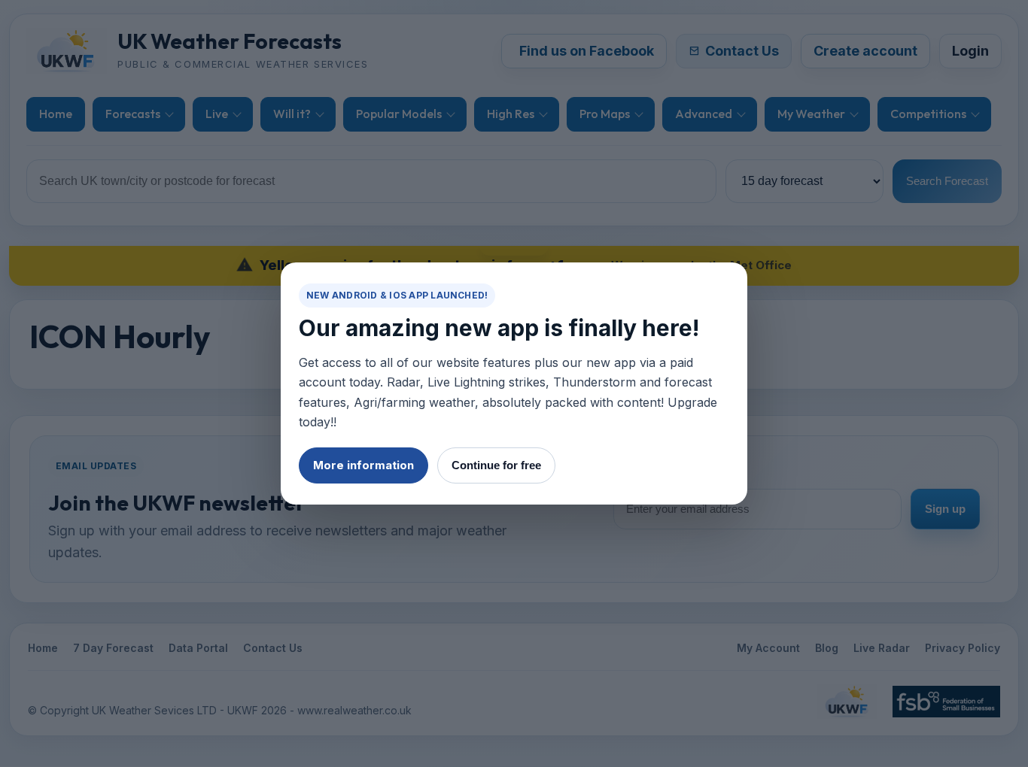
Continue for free (496, 465)
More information (363, 465)
